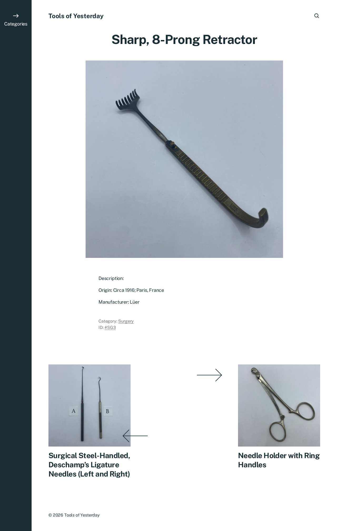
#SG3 (110, 327)
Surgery (126, 321)
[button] (16, 265)
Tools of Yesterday (76, 16)
